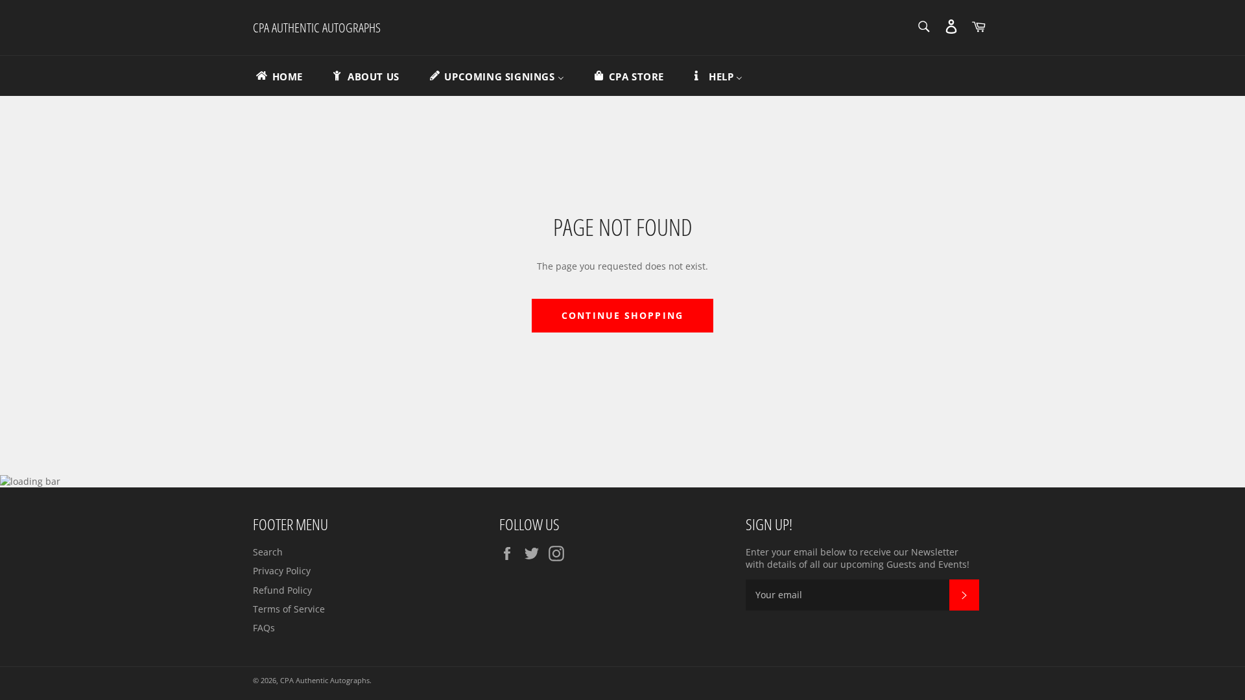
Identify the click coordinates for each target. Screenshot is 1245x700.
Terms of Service (289, 609)
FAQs (264, 628)
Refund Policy (282, 590)
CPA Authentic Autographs (317, 27)
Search (268, 552)
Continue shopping (622, 315)
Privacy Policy (282, 571)
